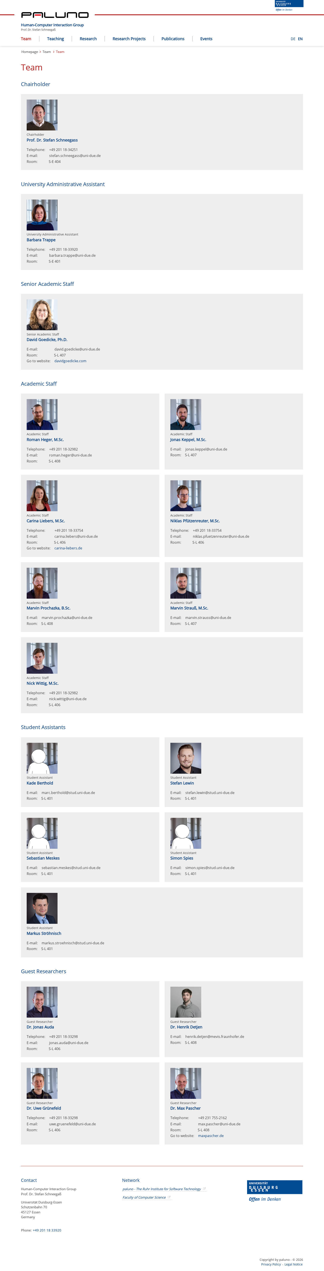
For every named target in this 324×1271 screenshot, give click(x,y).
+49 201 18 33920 (46, 1230)
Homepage (29, 51)
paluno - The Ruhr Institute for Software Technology (162, 1189)
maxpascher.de (211, 1135)
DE (293, 38)
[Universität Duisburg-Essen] (289, 9)
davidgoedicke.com (70, 360)
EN (300, 38)
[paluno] (55, 16)
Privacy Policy (271, 1264)
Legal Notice (294, 1264)
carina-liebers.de (68, 548)
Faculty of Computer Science (144, 1197)
